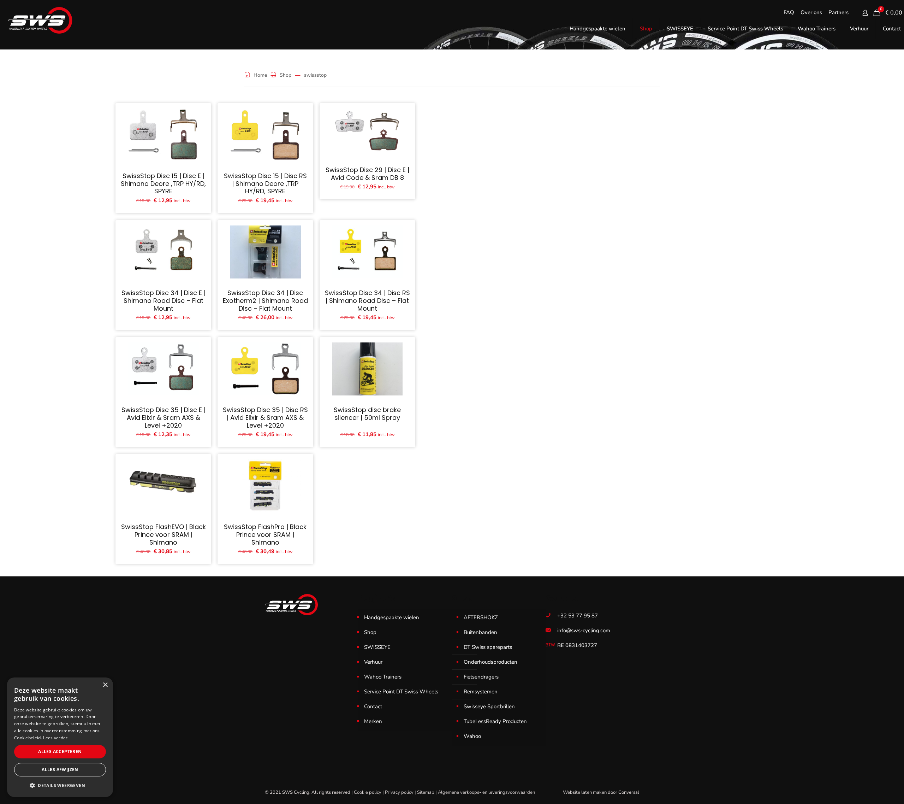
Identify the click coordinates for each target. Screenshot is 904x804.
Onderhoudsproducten (490, 661)
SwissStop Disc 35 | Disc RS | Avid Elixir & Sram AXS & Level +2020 (265, 417)
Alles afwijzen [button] (60, 770)
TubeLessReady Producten (495, 721)
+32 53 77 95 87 (577, 615)
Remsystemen (481, 691)
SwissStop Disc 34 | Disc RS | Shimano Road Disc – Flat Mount (367, 300)
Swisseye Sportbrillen (489, 706)
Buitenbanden (480, 632)
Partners (838, 12)
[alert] (60, 737)
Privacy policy (399, 792)
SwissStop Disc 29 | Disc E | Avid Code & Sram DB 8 (367, 173)
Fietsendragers (481, 676)
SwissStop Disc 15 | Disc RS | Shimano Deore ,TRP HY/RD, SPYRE (265, 183)
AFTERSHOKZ (481, 617)
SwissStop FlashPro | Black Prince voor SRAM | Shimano (265, 534)
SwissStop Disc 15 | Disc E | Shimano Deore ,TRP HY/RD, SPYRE (163, 183)
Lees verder (55, 738)
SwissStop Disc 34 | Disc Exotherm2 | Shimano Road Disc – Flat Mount (265, 300)
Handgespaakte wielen (391, 617)
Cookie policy (367, 792)
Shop (285, 75)
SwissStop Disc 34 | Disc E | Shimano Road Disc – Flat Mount (163, 300)
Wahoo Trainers (383, 676)
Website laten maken (585, 792)
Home (260, 75)
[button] (60, 785)
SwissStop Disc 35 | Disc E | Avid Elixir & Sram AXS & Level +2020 (163, 417)
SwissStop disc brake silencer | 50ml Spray (367, 413)
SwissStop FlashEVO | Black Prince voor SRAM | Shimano (163, 534)
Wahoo (472, 736)
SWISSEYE (377, 647)
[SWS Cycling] (39, 20)
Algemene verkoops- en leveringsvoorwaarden (486, 792)
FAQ (789, 12)
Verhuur (373, 661)
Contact (373, 706)
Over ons (811, 12)
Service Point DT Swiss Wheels (401, 691)
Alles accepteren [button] (60, 752)
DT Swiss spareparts (488, 647)
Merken (373, 721)
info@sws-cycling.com (583, 630)
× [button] (105, 685)
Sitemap (425, 792)
